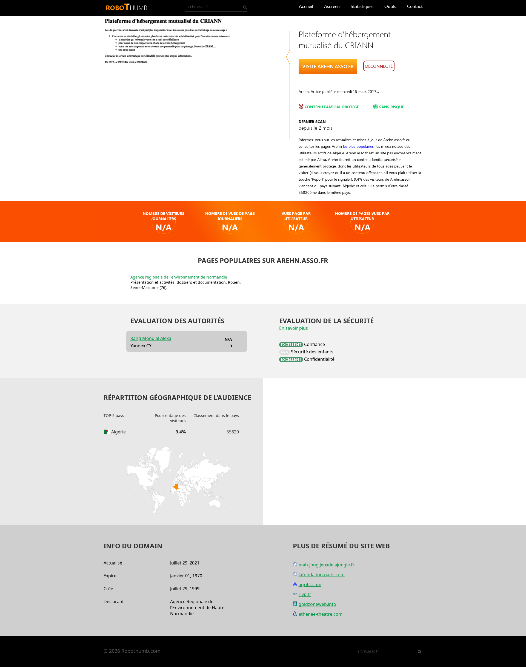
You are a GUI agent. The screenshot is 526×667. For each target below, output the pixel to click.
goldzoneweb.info (317, 604)
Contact (415, 6)
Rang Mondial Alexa (150, 338)
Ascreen (332, 6)
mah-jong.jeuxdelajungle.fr (327, 565)
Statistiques (362, 6)
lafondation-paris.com (322, 575)
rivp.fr (305, 594)
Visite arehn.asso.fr (328, 66)
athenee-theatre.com (320, 614)
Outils (390, 6)
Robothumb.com (141, 651)
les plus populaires (358, 146)
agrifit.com (310, 584)
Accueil (306, 6)
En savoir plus (293, 328)
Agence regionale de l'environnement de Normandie (178, 277)
